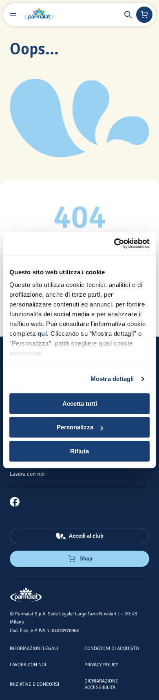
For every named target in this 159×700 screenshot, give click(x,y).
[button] (128, 14)
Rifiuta (79, 451)
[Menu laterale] (13, 14)
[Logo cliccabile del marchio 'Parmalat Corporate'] (39, 14)
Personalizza (75, 427)
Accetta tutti (79, 403)
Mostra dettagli (112, 378)
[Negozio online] (144, 15)
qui (42, 333)
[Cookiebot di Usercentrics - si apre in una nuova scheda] (114, 243)
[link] (18, 502)
